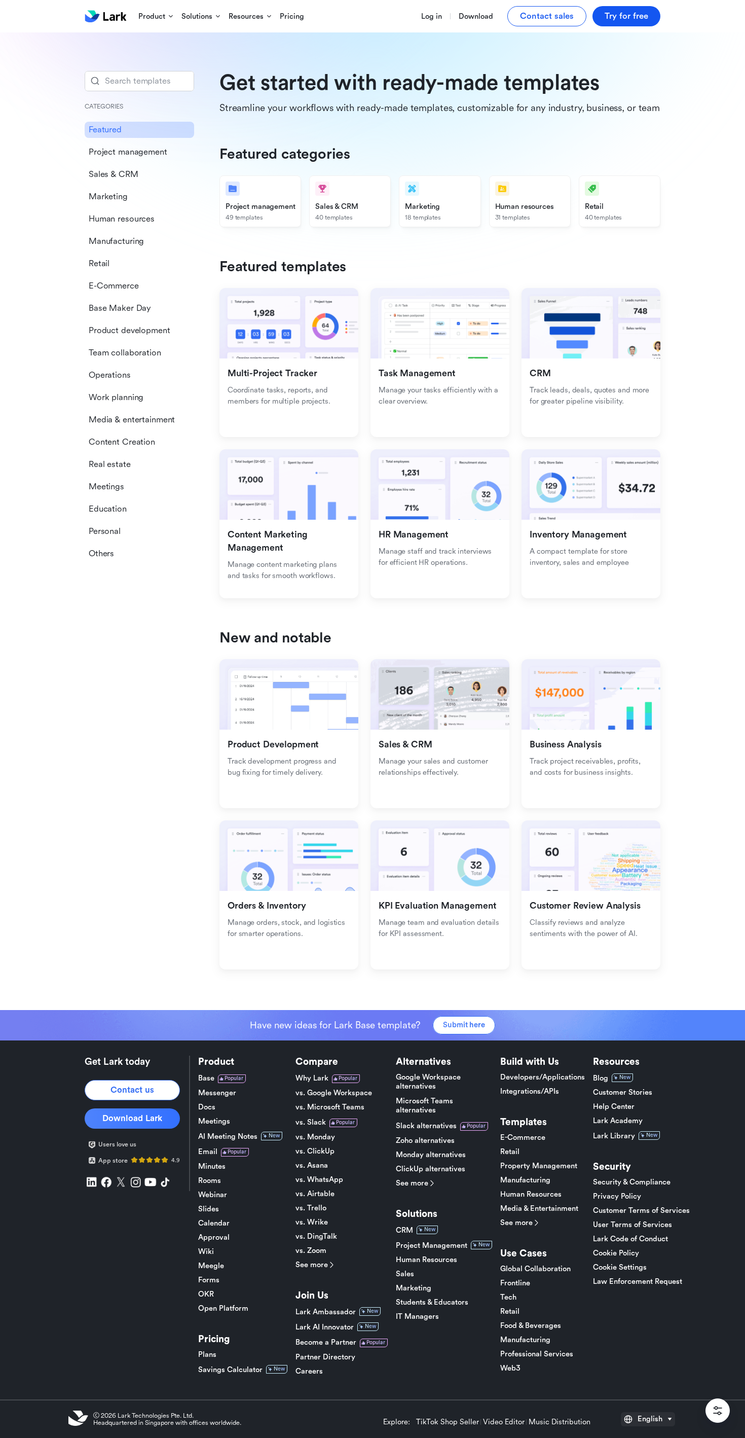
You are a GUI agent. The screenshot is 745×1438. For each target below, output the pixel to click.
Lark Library (614, 1136)
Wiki (206, 1251)
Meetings (214, 1121)
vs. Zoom (310, 1250)
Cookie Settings (620, 1267)
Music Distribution (559, 1422)
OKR (206, 1294)
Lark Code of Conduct (630, 1239)
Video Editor (504, 1422)
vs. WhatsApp (319, 1179)
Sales (405, 1274)
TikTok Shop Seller (447, 1422)
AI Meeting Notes (227, 1136)
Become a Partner (325, 1342)
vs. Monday (315, 1137)
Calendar (214, 1223)
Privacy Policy (617, 1196)
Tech (508, 1297)
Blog (600, 1078)
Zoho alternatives (425, 1140)
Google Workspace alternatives (428, 1082)
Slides (208, 1209)
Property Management (538, 1166)
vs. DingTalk (316, 1236)
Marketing (413, 1288)
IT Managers (417, 1316)
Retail (509, 1151)
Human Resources (426, 1259)
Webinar (212, 1195)
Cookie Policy (616, 1253)
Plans (207, 1354)
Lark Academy (618, 1121)
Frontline (515, 1283)
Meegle (211, 1266)
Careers (309, 1371)
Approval (214, 1237)
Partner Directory (325, 1357)
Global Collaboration (535, 1269)
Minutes (212, 1166)
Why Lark (311, 1078)
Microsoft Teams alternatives (424, 1106)
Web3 (510, 1368)
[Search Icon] (139, 81)
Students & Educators (432, 1302)
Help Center (614, 1106)
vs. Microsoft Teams (329, 1107)
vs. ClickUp (314, 1151)
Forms (208, 1280)
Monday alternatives (431, 1155)
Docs (206, 1107)
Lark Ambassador (325, 1312)
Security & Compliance (631, 1182)
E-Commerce (522, 1137)
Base (206, 1078)
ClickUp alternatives (430, 1169)
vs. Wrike (311, 1222)
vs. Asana (311, 1165)
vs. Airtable (314, 1194)
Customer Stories (622, 1092)
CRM (404, 1230)
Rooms (209, 1180)
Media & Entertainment (539, 1208)
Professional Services (536, 1354)
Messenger (217, 1093)
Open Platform (223, 1308)
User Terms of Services (632, 1224)
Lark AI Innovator (324, 1327)
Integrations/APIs (529, 1091)
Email (207, 1151)
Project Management (431, 1245)
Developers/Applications (542, 1077)
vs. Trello (310, 1208)
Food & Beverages (530, 1325)
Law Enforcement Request (637, 1281)
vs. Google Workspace (333, 1093)
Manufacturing (525, 1180)
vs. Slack (310, 1122)
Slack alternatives (426, 1126)
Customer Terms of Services (641, 1210)
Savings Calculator (230, 1369)
